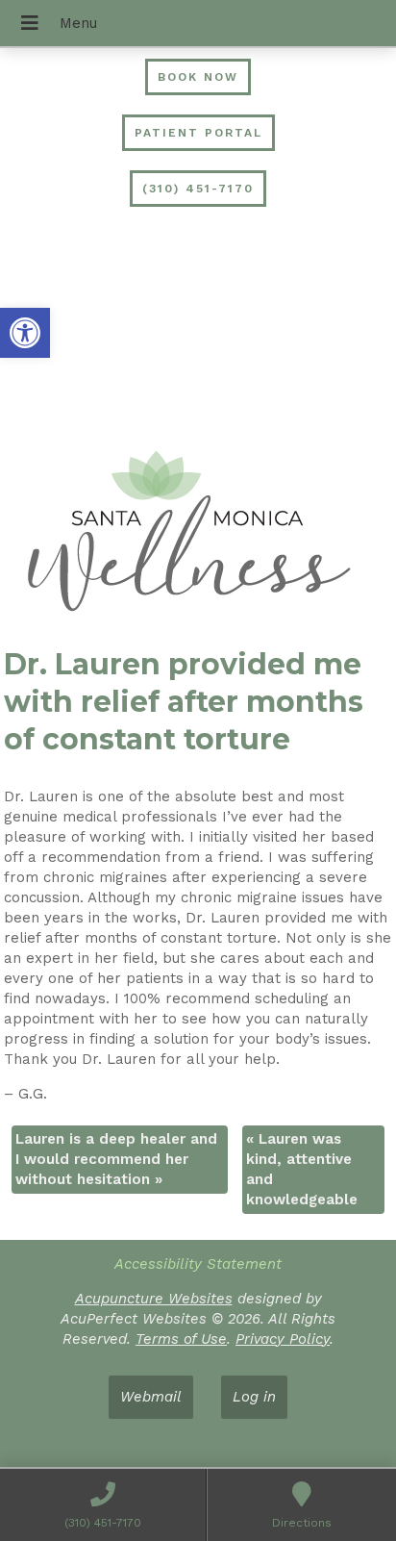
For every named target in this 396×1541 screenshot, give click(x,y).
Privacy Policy (282, 1339)
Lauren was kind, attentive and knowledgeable (302, 1169)
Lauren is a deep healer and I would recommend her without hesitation (116, 1159)
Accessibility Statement (198, 1264)
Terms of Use (181, 1339)
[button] (25, 333)
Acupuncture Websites (154, 1298)
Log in (254, 1396)
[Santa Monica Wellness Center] (198, 534)
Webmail (151, 1396)
